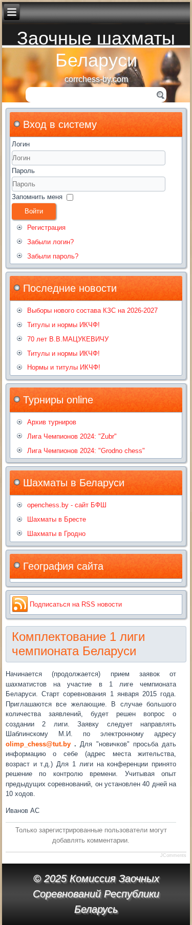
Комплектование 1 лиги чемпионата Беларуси (78, 644)
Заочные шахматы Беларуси (96, 49)
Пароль (23, 171)
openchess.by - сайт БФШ (66, 505)
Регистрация (46, 227)
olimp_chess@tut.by (38, 744)
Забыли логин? (50, 242)
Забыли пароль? (52, 256)
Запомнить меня (37, 197)
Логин (21, 144)
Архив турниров (51, 422)
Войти (34, 211)
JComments (173, 855)
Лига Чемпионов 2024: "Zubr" (72, 436)
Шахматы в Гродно (56, 533)
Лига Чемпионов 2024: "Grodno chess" (86, 451)
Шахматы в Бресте (56, 519)
